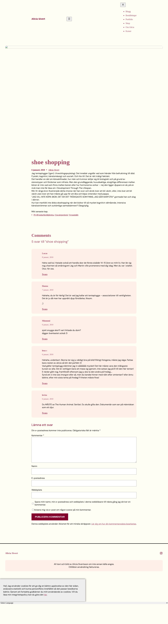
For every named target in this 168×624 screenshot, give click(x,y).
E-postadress (38, 478)
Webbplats (37, 489)
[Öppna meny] (69, 19)
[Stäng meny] (123, 5)
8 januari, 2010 (47, 257)
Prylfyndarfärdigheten (44, 215)
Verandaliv (73, 215)
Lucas (44, 253)
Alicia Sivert (38, 19)
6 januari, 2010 (47, 325)
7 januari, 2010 (47, 290)
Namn (34, 466)
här (45, 594)
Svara (44, 274)
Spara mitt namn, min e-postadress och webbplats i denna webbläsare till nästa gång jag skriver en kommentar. (82, 503)
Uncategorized (61, 215)
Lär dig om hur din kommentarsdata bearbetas (113, 523)
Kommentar (38, 435)
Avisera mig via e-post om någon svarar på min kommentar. (62, 509)
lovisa (44, 395)
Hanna (45, 286)
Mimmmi (46, 321)
